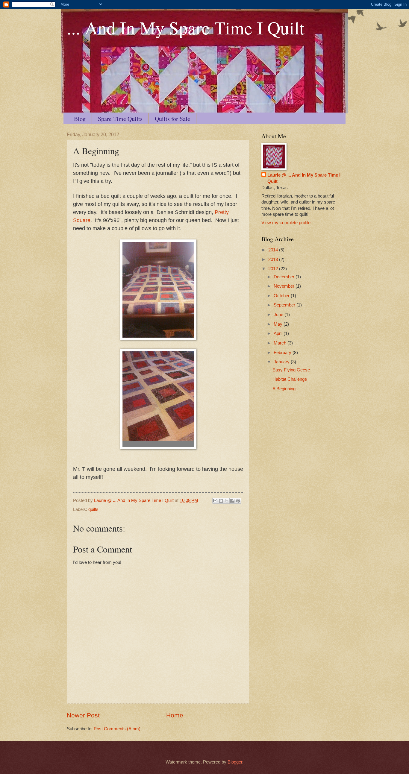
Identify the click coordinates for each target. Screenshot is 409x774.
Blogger (235, 762)
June (279, 314)
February (283, 352)
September (285, 305)
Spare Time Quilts (120, 119)
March (280, 343)
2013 (273, 259)
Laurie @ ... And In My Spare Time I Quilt (303, 178)
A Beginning (284, 388)
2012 (273, 268)
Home (174, 715)
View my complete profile (285, 222)
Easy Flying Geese (291, 370)
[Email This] (215, 501)
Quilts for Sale (172, 119)
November (285, 286)
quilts (93, 509)
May (279, 324)
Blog (80, 119)
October (282, 295)
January (282, 361)
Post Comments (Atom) (117, 728)
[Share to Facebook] (232, 501)
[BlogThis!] (221, 501)
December (285, 276)
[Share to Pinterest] (238, 501)
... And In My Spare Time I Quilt (186, 28)
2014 (273, 250)
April (279, 333)
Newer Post (83, 715)
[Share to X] (227, 501)
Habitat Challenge (289, 379)
